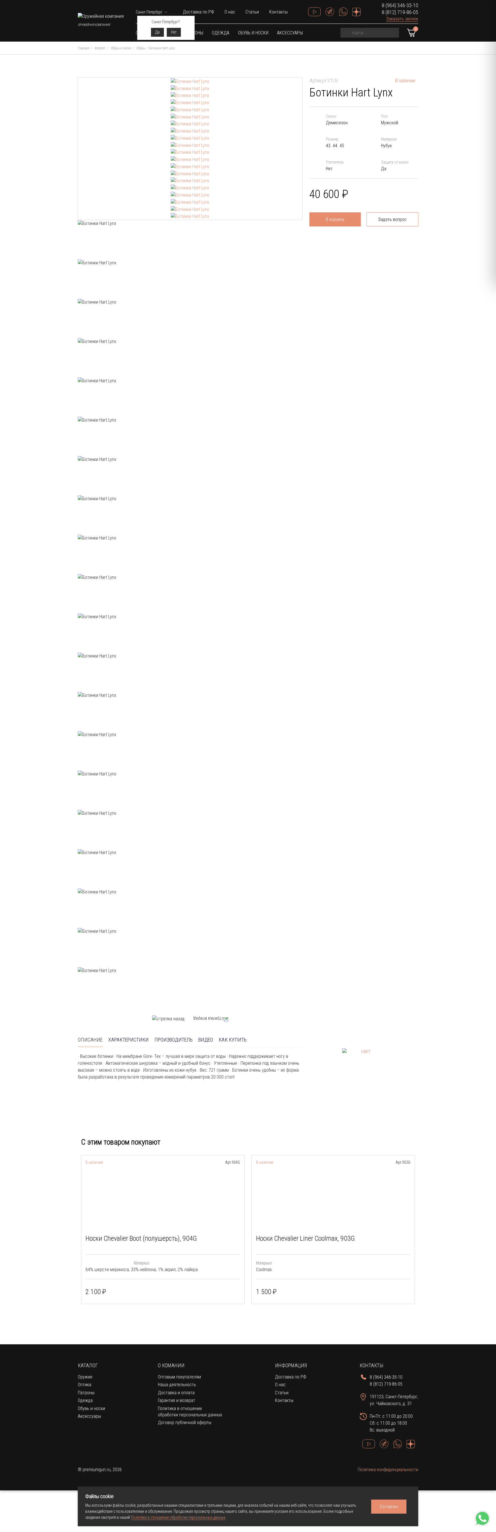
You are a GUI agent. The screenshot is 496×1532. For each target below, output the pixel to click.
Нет (174, 32)
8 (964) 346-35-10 (400, 5)
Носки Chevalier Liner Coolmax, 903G (305, 1238)
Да (157, 32)
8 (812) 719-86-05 (400, 12)
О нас (229, 12)
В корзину (335, 219)
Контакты (278, 12)
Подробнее (223, 1292)
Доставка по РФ (198, 12)
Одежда (220, 33)
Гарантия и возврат (176, 1400)
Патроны (86, 1392)
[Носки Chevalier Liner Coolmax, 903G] (333, 1197)
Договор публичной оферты (184, 1422)
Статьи (252, 12)
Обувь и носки (253, 33)
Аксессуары (290, 33)
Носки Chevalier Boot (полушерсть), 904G (141, 1238)
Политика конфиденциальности (388, 1469)
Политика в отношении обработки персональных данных (178, 1517)
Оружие (85, 1377)
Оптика (84, 1384)
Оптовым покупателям (179, 1377)
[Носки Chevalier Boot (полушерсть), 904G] (163, 1197)
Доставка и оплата (176, 1392)
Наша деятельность (177, 1384)
